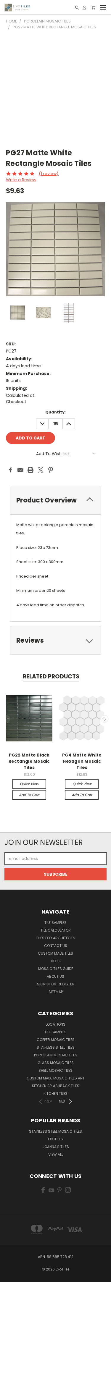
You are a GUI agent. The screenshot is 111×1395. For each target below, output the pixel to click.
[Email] (20, 470)
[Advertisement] (55, 88)
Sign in (44, 984)
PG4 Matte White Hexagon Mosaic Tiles (82, 761)
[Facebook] (10, 470)
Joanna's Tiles (55, 1146)
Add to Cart (29, 794)
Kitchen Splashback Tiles (55, 1085)
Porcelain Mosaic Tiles (55, 1055)
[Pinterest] (51, 470)
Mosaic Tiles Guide (55, 968)
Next (104, 719)
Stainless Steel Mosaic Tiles (55, 1131)
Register (66, 984)
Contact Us (55, 945)
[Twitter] (41, 470)
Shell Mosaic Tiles (55, 1070)
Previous (7, 719)
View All (55, 1154)
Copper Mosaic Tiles (56, 1039)
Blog (55, 961)
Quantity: (55, 412)
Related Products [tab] (51, 676)
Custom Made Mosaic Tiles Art (56, 1078)
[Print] (30, 470)
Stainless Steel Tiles (56, 1047)
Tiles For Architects (55, 937)
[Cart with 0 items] (93, 7)
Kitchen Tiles (55, 1093)
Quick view (29, 783)
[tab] (55, 640)
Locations (55, 1024)
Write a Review (21, 180)
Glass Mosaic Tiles (56, 1062)
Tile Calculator (56, 930)
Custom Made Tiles (55, 953)
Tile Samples (55, 922)
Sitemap (56, 991)
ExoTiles (55, 1139)
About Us (55, 976)
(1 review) (49, 174)
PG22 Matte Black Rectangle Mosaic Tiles (29, 761)
